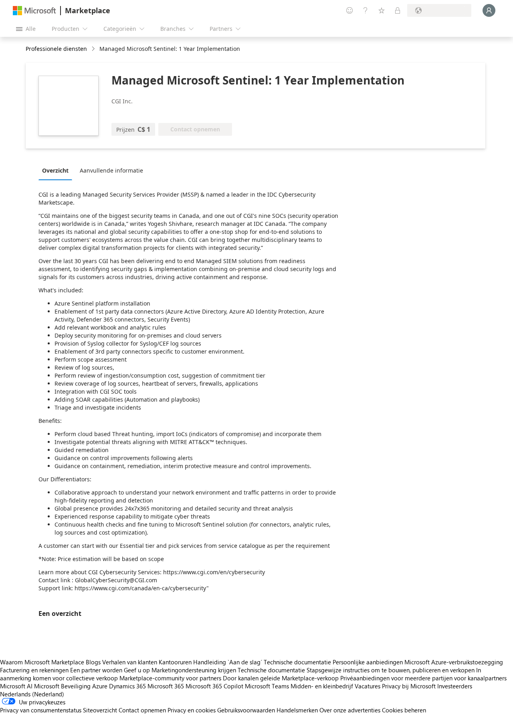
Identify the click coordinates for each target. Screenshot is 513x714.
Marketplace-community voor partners (170, 678)
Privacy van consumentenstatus (40, 710)
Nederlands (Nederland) (32, 694)
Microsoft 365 (165, 686)
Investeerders (454, 686)
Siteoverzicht (100, 710)
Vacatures (367, 686)
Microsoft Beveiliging (62, 686)
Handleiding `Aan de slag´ (227, 662)
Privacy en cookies (192, 710)
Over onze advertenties (349, 710)
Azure (99, 686)
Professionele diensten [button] (56, 48)
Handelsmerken (297, 710)
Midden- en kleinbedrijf (322, 686)
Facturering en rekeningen (34, 670)
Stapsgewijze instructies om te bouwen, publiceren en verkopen (391, 670)
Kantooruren (175, 662)
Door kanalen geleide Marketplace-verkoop (281, 678)
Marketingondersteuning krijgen (193, 670)
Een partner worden (96, 670)
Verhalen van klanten (129, 662)
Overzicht (55, 170)
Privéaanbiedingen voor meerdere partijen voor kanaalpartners (423, 678)
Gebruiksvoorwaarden (246, 710)
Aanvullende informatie (111, 170)
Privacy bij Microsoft (409, 686)
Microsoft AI (16, 686)
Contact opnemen (142, 710)
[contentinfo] (94, 49)
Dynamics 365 (127, 686)
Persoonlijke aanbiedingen (368, 662)
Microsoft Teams (267, 686)
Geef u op (137, 670)
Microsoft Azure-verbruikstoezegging (453, 662)
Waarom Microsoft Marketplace (42, 662)
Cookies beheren (404, 710)
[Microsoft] (34, 10)
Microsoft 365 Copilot (214, 686)
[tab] (57, 170)
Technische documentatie (297, 662)
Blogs (93, 662)
